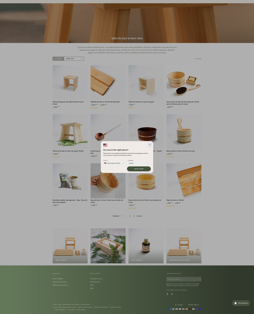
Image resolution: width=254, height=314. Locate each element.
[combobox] (112, 163)
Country (105, 160)
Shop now (139, 169)
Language (130, 160)
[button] (150, 145)
